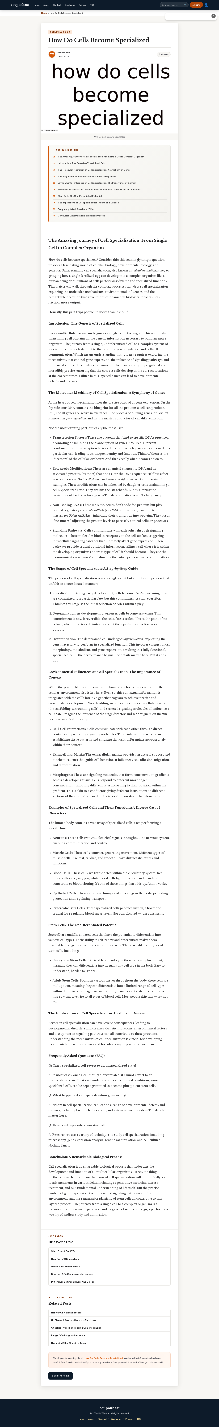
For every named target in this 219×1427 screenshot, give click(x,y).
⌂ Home (196, 5)
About (46, 5)
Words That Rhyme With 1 (65, 1266)
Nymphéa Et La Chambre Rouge (69, 1342)
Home (37, 5)
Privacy (82, 5)
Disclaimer (70, 5)
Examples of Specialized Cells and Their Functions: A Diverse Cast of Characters (100, 189)
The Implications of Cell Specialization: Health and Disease (88, 202)
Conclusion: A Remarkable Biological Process (81, 215)
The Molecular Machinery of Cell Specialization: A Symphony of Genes (94, 169)
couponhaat (20, 5)
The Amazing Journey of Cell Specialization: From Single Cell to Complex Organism (101, 156)
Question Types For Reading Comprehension (76, 1327)
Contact (57, 5)
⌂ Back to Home (60, 1375)
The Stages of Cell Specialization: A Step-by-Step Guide (87, 176)
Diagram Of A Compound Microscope (72, 1274)
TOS (92, 5)
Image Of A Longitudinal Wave (68, 1335)
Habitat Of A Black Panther (66, 1312)
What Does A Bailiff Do (63, 1251)
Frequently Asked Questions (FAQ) (75, 209)
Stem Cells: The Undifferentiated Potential (80, 196)
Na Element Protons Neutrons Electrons (73, 1320)
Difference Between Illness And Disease (73, 1281)
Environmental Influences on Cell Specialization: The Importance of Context (97, 182)
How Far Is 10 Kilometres (65, 1258)
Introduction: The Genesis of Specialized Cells (81, 163)
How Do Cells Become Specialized (103, 1358)
